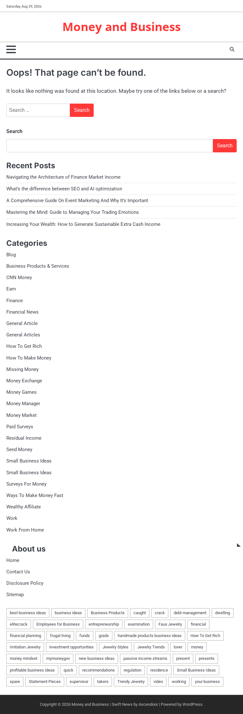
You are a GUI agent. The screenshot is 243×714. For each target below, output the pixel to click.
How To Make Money (28, 358)
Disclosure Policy (24, 583)
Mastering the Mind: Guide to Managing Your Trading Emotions (72, 212)
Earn (11, 289)
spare (15, 681)
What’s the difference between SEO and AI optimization (64, 189)
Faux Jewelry (170, 624)
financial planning (25, 635)
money (197, 647)
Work (11, 518)
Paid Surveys (19, 427)
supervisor (79, 681)
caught (140, 612)
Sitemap (15, 594)
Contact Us (18, 572)
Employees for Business (58, 624)
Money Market (21, 415)
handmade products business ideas (150, 635)
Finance (14, 300)
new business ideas (97, 658)
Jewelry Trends (151, 647)
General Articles (23, 335)
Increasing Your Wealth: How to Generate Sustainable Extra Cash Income (83, 224)
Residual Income (23, 438)
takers (103, 681)
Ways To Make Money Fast (34, 495)
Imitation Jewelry (25, 647)
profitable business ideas (32, 670)
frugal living (60, 635)
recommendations (98, 670)
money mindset (23, 658)
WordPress (192, 704)
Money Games (21, 392)
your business (207, 681)
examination (139, 624)
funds (84, 635)
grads (104, 635)
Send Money (19, 449)
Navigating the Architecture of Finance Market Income (63, 177)
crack (160, 612)
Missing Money (22, 369)
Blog (11, 255)
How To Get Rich (24, 346)
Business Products (108, 612)
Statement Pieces (45, 681)
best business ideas (28, 612)
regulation (132, 670)
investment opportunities (71, 647)
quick (68, 670)
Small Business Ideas (29, 461)
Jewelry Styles (115, 647)
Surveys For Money (26, 484)
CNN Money (19, 277)
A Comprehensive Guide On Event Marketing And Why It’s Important (77, 200)
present (183, 658)
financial (198, 624)
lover (178, 647)
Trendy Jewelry (131, 681)
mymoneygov (58, 658)
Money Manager (23, 403)
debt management (190, 612)
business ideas (68, 612)
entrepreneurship (104, 624)
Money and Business (121, 27)
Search (14, 131)
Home (12, 560)
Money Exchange (24, 381)
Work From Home (25, 530)
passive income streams (145, 658)
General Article (22, 323)
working (179, 681)
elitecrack (19, 624)
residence (159, 670)
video (158, 681)
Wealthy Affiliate (23, 507)
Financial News (22, 312)
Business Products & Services (37, 266)
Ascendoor (148, 704)
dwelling (222, 612)
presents (207, 658)
